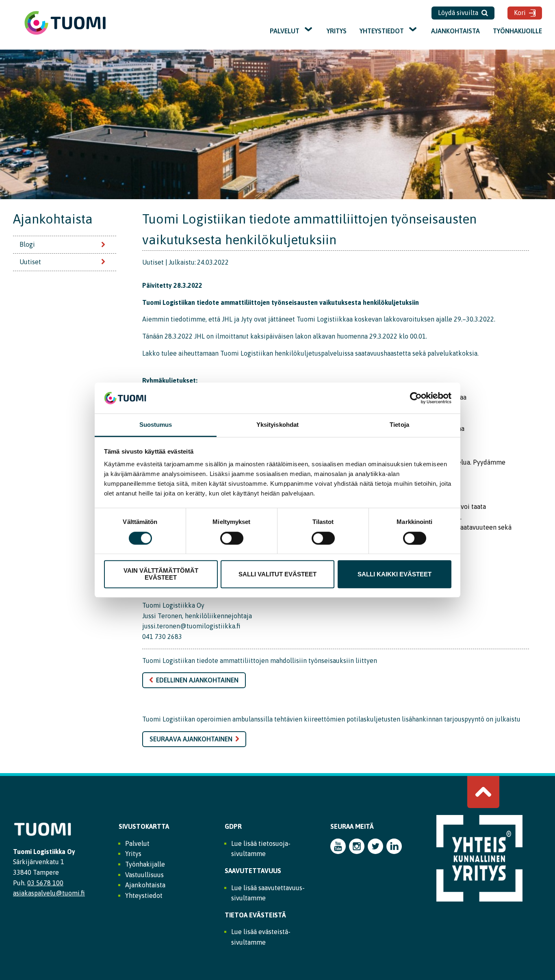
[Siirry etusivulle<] (65, 33)
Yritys (337, 31)
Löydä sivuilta (458, 12)
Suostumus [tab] (155, 425)
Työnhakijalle (145, 864)
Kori (520, 12)
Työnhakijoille (517, 31)
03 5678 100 (45, 883)
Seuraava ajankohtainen (191, 739)
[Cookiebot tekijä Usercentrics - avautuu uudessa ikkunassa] (415, 398)
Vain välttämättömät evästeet (161, 574)
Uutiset (30, 261)
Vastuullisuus (144, 874)
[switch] (231, 538)
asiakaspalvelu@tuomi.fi (49, 893)
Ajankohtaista (455, 31)
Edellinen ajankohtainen (197, 680)
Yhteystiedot (382, 31)
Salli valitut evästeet (277, 574)
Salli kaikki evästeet (394, 574)
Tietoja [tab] (399, 425)
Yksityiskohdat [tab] (277, 425)
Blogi (27, 244)
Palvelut (284, 31)
